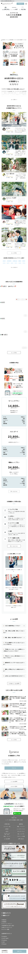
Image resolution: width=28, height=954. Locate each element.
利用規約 (4, 921)
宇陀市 (23, 263)
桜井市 (23, 260)
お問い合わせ (21, 838)
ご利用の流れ (7, 824)
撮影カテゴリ (7, 913)
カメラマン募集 (6, 929)
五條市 (4, 263)
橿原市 (19, 260)
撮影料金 (21, 824)
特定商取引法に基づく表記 (8, 925)
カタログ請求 (14, 786)
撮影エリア (6, 915)
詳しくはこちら (14, 491)
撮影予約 (19, 951)
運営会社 (4, 919)
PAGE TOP (14, 817)
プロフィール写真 (21, 836)
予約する (20, 3)
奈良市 (4, 260)
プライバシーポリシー (7, 923)
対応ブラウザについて (7, 927)
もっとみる (13, 267)
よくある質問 (14, 781)
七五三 (7, 831)
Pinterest (4, 944)
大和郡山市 (15, 260)
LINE (4, 942)
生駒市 (12, 263)
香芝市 (16, 263)
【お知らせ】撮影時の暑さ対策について (7, 0)
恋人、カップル (21, 833)
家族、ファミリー (21, 826)
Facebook (5, 940)
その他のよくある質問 (14, 683)
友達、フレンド (7, 836)
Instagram (5, 936)
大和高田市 (9, 260)
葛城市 (19, 263)
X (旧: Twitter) (5, 938)
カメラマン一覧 (7, 826)
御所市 (8, 263)
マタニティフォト (21, 831)
